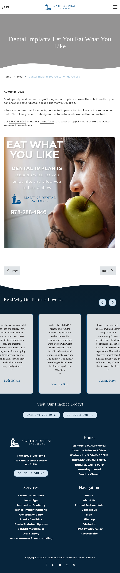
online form (47, 121)
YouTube (60, 565)
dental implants (62, 110)
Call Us (3, 7)
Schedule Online (80, 415)
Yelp (74, 565)
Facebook (46, 565)
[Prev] (12, 270)
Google (53, 565)
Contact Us (7, 7)
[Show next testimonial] (112, 302)
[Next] (108, 270)
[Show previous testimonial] (102, 302)
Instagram (67, 565)
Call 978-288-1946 (41, 415)
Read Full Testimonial (12, 369)
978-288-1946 (17, 121)
